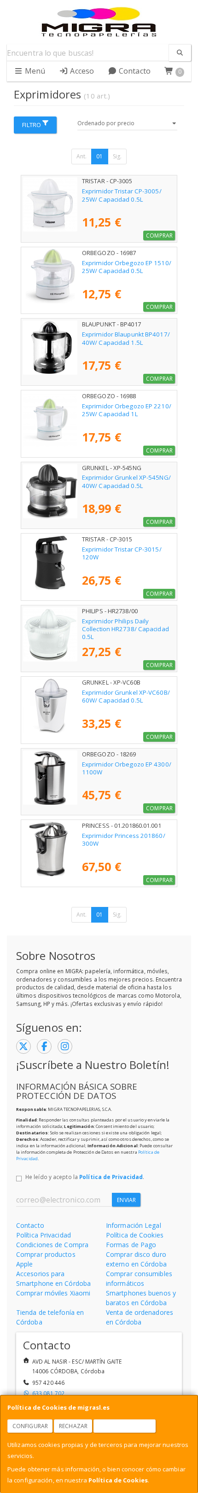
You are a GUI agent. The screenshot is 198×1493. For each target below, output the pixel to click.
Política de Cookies (118, 1480)
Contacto (134, 71)
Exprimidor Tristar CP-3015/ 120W (122, 553)
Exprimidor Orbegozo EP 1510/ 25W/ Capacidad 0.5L (126, 267)
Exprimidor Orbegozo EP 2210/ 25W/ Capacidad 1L (126, 410)
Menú (34, 71)
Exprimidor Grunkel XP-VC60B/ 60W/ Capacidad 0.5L (126, 696)
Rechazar (73, 1426)
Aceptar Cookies (125, 1426)
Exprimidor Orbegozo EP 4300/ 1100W (126, 768)
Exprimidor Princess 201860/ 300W (123, 839)
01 (99, 156)
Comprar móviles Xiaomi (53, 1293)
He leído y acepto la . (84, 1176)
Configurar (30, 1426)
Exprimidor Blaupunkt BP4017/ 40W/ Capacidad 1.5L (126, 338)
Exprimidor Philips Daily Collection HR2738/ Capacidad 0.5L (125, 629)
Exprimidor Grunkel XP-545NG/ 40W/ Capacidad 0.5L (126, 481)
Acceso (81, 71)
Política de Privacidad (111, 1176)
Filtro (31, 125)
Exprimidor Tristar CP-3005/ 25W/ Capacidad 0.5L (122, 195)
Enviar (126, 1200)
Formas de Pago (131, 1244)
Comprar (159, 235)
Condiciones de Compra (52, 1244)
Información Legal (133, 1225)
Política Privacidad (43, 1235)
